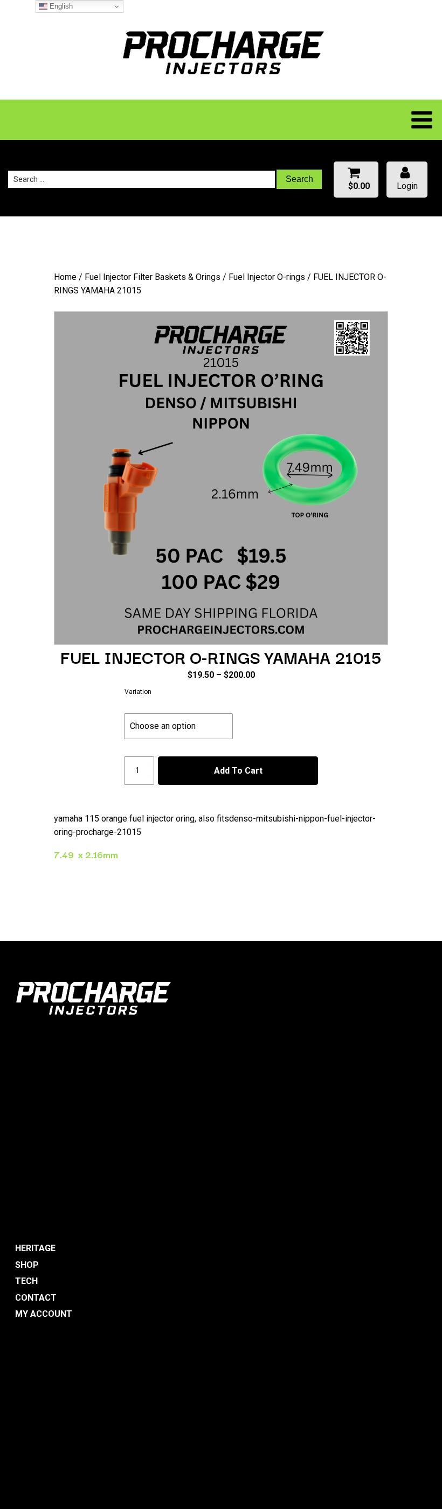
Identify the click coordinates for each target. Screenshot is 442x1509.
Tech (26, 1281)
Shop (27, 1265)
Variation (138, 692)
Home (65, 277)
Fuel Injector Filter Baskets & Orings (152, 277)
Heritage (35, 1248)
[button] (356, 180)
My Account (43, 1314)
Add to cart (238, 771)
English (60, 6)
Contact (36, 1298)
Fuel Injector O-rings (267, 277)
